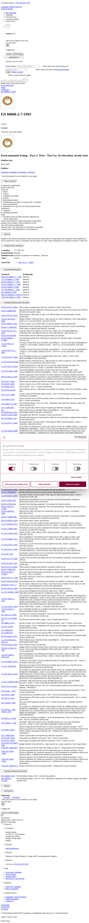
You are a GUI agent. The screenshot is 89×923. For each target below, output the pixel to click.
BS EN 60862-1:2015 (9, 324)
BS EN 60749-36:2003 (9, 581)
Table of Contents (10, 181)
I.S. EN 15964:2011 (8, 666)
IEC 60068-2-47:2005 (6, 780)
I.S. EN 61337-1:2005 (9, 423)
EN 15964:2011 (7, 630)
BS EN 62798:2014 (8, 504)
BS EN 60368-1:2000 (9, 521)
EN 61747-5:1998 (8, 395)
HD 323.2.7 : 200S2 (26, 262)
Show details (76, 477)
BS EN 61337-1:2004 (9, 307)
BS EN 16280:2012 (8, 492)
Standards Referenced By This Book (16, 302)
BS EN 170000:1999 (9, 529)
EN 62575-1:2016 (8, 698)
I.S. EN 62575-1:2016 (9, 366)
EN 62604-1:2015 (8, 399)
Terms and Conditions (14, 872)
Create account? (17, 72)
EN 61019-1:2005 (8, 384)
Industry (7, 786)
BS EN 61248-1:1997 (9, 563)
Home (3, 87)
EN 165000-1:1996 (8, 703)
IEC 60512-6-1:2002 (9, 615)
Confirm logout (18, 54)
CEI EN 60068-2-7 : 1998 (11, 285)
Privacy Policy (11, 874)
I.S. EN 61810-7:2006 (9, 357)
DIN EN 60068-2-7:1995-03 (11, 295)
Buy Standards (11, 13)
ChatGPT (7, 797)
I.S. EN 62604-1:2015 (9, 524)
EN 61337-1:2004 (8, 381)
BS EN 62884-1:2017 (9, 418)
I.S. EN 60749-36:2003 (10, 362)
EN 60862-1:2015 (8, 623)
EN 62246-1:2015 (8, 387)
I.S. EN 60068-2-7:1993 (10, 279)
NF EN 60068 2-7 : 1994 (10, 282)
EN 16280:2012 (7, 633)
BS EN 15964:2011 (8, 569)
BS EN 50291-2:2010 (9, 377)
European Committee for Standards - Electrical (18, 172)
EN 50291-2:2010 (8, 730)
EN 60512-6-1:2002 (8, 718)
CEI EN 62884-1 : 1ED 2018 (8, 656)
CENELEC (5, 90)
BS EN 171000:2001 (9, 327)
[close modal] (8, 45)
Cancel (8, 54)
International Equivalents (12, 269)
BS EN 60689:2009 (8, 311)
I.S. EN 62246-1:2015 (9, 607)
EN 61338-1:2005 (8, 738)
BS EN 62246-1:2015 (9, 645)
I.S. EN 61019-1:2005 (9, 545)
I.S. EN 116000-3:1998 (9, 682)
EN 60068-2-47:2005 (9, 404)
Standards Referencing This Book (15, 771)
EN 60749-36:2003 (8, 390)
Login (8, 72)
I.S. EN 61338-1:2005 (9, 533)
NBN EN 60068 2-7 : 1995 (11, 277)
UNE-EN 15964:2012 (9, 748)
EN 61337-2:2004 (8, 741)
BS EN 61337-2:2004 (9, 567)
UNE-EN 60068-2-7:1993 (11, 297)
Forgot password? (62, 69)
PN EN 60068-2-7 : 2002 (10, 290)
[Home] (7, 9)
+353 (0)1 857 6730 (22, 3)
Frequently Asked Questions (16, 897)
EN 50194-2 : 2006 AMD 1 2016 (8, 711)
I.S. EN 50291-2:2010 (9, 674)
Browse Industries (12, 889)
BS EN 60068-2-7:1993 (10, 287)
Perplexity (16, 797)
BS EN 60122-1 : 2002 (9, 578)
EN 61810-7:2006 (8, 695)
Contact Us (10, 901)
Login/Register (13, 57)
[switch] (33, 469)
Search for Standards (13, 887)
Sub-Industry (8, 791)
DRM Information (12, 899)
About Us (18, 7)
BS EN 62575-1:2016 (9, 315)
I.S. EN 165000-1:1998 (10, 592)
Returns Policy (11, 876)
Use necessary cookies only (16, 484)
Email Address (33, 66)
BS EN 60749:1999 (8, 336)
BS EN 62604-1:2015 (9, 636)
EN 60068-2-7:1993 (8, 92)
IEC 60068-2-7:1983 (9, 292)
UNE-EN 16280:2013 (9, 766)
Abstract (7, 234)
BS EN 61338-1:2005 (9, 415)
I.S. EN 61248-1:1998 (9, 371)
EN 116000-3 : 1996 (8, 723)
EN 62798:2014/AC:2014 (9, 411)
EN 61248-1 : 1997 (8, 691)
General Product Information (13, 246)
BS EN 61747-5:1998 (9, 559)
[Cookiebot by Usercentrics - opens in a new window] (76, 437)
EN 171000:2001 (7, 408)
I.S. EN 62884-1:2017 (9, 539)
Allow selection (44, 484)
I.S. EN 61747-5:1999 (9, 549)
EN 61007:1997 (7, 554)
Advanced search (7, 85)
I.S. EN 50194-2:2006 (9, 431)
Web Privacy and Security (15, 879)
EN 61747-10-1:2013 (9, 686)
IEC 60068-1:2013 (8, 776)
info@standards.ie (12, 848)
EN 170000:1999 (7, 735)
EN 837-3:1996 (7, 627)
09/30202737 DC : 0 (8, 585)
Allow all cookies (72, 484)
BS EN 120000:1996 (9, 517)
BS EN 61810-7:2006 (9, 588)
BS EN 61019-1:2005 (9, 490)
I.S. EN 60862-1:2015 (9, 662)
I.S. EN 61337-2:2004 (9, 496)
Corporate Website (7, 7)
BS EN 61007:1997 (8, 500)
